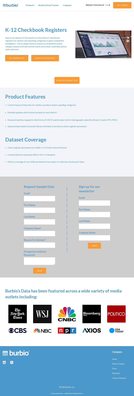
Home (114, 359)
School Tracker (118, 364)
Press (114, 368)
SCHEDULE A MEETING (67, 80)
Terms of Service (119, 378)
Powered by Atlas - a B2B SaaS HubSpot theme (67, 393)
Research (116, 373)
